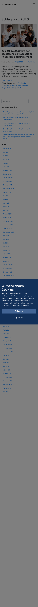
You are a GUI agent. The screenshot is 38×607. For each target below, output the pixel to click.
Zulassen (19, 311)
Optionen (19, 317)
